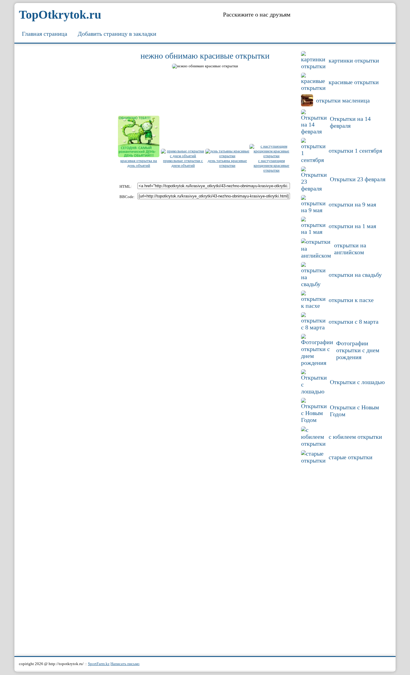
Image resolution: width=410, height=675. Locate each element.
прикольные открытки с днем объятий (183, 163)
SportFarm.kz (99, 663)
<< (120, 67)
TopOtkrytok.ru (60, 14)
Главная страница (44, 33)
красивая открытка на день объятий (138, 163)
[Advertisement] (65, 140)
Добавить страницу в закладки (117, 33)
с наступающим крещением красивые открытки (271, 165)
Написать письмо (125, 663)
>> (290, 67)
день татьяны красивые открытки (227, 163)
